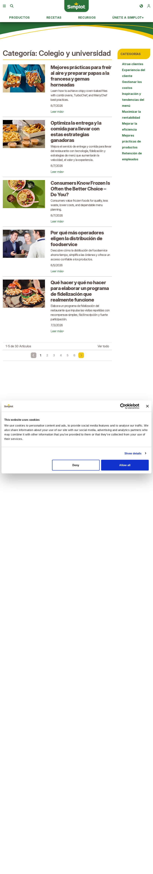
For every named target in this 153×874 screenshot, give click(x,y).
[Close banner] (147, 406)
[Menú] (4, 6)
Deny (75, 465)
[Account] (148, 6)
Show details (132, 453)
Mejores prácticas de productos (131, 141)
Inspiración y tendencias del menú (133, 100)
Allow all (124, 465)
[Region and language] (141, 6)
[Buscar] (11, 6)
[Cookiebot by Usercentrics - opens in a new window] (123, 406)
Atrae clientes (132, 64)
